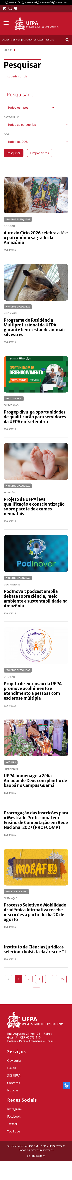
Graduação (10, 898)
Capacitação (11, 405)
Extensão (9, 226)
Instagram (14, 1109)
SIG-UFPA (13, 1075)
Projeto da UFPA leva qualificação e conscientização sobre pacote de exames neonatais (34, 506)
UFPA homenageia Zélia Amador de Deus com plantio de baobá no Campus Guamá (35, 780)
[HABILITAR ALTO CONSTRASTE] (6, 8)
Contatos (13, 1083)
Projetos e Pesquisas (18, 219)
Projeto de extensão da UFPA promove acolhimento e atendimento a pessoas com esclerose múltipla (33, 691)
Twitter (12, 1124)
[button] (6, 23)
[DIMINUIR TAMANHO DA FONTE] (11, 8)
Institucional (14, 398)
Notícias (11, 762)
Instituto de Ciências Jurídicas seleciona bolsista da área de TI (35, 949)
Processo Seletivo (16, 891)
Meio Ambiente (12, 584)
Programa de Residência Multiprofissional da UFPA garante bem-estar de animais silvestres (35, 327)
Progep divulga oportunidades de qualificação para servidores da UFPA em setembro (35, 416)
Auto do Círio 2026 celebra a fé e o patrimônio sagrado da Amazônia (36, 237)
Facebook (13, 1116)
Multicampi (10, 313)
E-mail (11, 1068)
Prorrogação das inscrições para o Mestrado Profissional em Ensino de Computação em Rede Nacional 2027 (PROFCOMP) (36, 820)
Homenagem (11, 769)
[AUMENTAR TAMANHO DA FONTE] (17, 8)
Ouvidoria (14, 1061)
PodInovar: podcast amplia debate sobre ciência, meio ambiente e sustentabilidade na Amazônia (36, 598)
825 (63, 978)
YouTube (13, 1131)
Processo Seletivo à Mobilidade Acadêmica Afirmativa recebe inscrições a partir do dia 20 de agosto (35, 912)
